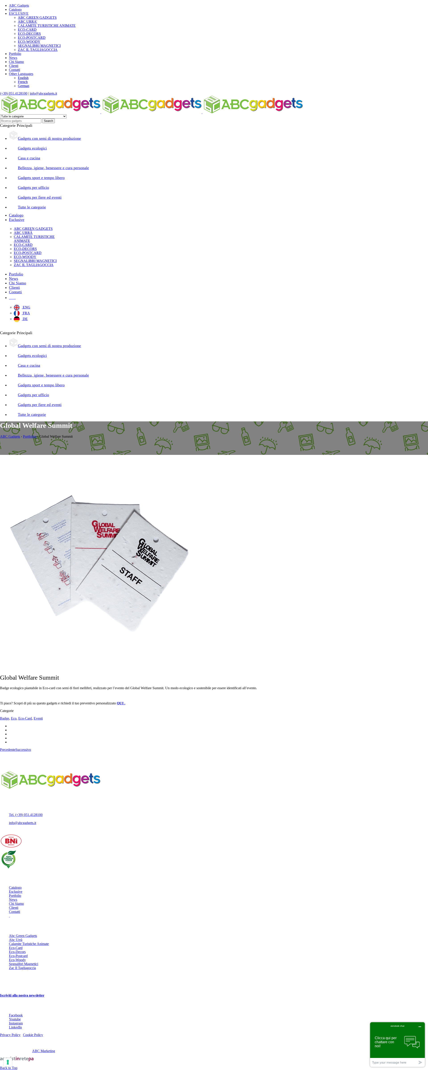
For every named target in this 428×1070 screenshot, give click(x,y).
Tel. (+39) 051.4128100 (26, 815)
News (13, 58)
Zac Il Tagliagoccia (22, 968)
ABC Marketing (43, 1051)
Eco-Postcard (18, 956)
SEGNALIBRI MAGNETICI (39, 46)
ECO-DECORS (29, 33)
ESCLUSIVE (19, 13)
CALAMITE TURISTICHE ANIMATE (47, 25)
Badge (4, 718)
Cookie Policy (33, 1035)
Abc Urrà (15, 940)
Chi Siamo (16, 62)
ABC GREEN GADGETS (37, 17)
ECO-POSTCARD (31, 38)
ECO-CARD (27, 29)
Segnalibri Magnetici (23, 964)
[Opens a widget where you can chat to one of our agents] (397, 1044)
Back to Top (8, 1068)
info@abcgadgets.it (43, 93)
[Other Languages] (12, 297)
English (23, 78)
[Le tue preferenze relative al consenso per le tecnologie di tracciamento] (8, 1062)
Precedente (7, 749)
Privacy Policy (10, 1035)
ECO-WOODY (29, 42)
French (23, 82)
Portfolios (30, 436)
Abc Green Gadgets (23, 936)
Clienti (13, 66)
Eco (13, 718)
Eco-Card (25, 718)
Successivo (23, 749)
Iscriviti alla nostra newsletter (22, 995)
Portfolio (15, 54)
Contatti (14, 70)
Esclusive (15, 891)
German (23, 86)
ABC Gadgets (19, 5)
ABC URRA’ (27, 21)
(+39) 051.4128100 (13, 93)
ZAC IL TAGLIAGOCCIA (38, 50)
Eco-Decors (17, 952)
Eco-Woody (17, 960)
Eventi (38, 718)
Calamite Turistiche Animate (29, 944)
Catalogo (15, 9)
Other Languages (21, 74)
